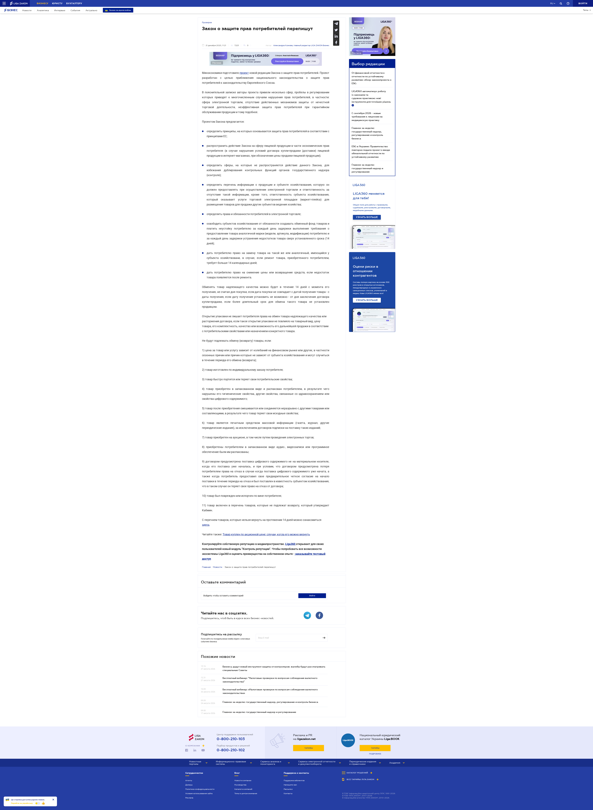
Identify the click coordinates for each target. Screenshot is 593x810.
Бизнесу (42, 3)
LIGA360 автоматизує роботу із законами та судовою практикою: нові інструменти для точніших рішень (371, 98)
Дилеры (189, 785)
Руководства (240, 785)
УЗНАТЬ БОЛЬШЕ (367, 217)
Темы (585, 10)
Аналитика (43, 10)
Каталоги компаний (243, 789)
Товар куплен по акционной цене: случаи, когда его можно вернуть (266, 534)
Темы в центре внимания (245, 793)
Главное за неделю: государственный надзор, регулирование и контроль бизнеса (270, 701)
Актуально (91, 10)
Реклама (189, 798)
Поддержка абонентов (294, 780)
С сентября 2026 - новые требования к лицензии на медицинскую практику (367, 116)
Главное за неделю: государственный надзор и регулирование (259, 712)
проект (244, 72)
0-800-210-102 (231, 750)
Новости (27, 10)
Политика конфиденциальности (199, 789)
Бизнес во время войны (120, 10)
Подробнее (375, 754)
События (75, 10)
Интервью (59, 10)
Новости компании (242, 780)
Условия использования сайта (198, 793)
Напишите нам (290, 785)
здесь (206, 524)
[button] (4, 3)
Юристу (57, 3)
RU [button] (551, 3)
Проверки (207, 22)
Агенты (188, 780)
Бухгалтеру (74, 3)
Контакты (288, 793)
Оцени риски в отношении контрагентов (365, 271)
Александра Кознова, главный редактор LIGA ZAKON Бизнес (301, 45)
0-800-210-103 (231, 739)
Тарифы (308, 748)
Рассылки (288, 789)
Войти (312, 596)
